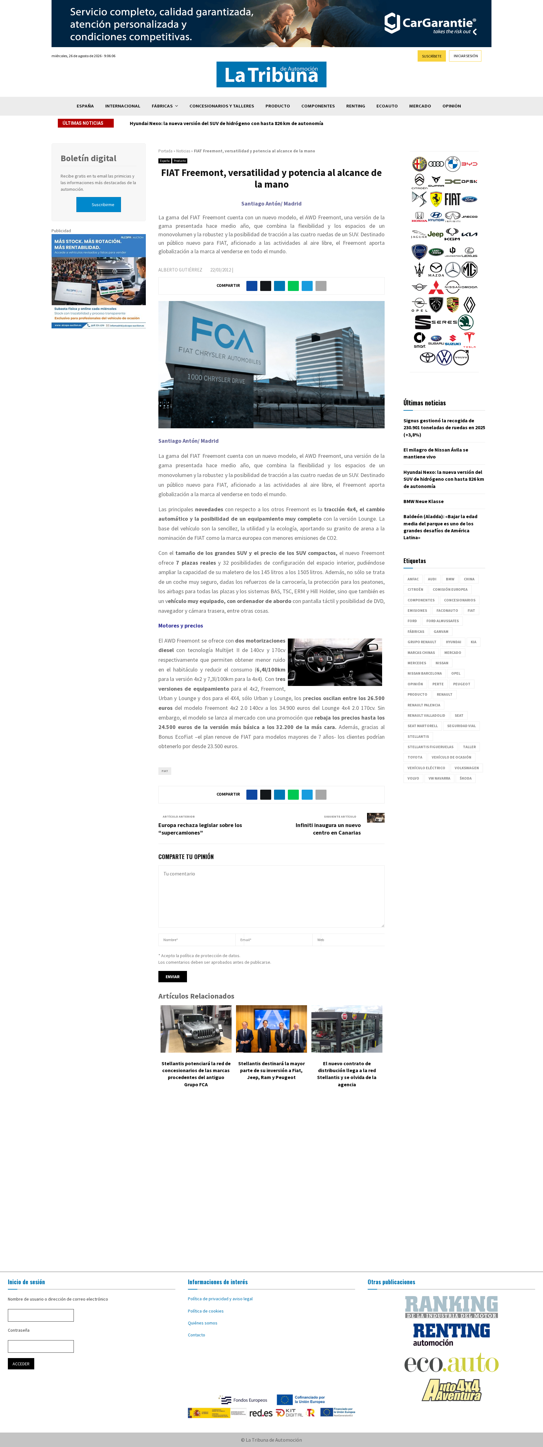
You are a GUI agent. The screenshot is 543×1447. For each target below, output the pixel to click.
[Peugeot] (436, 311)
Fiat (165, 771)
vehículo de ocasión (451, 757)
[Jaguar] (419, 241)
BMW (450, 579)
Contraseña (19, 1330)
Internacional (122, 106)
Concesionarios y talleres (221, 106)
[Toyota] (428, 364)
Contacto (196, 1335)
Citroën (415, 589)
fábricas (416, 631)
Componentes (318, 106)
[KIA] (469, 241)
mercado (452, 652)
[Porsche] (453, 311)
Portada (165, 151)
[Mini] (419, 293)
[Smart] (419, 346)
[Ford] (469, 205)
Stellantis (418, 736)
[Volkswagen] (444, 364)
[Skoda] (466, 329)
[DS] (419, 205)
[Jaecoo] (469, 223)
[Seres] (444, 329)
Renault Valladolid (426, 715)
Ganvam (441, 631)
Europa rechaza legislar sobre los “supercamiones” (200, 828)
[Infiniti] (453, 223)
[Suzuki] (453, 346)
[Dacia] (453, 188)
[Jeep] (435, 241)
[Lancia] (419, 258)
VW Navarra (439, 778)
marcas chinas (421, 652)
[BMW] (453, 170)
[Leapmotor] (453, 258)
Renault (444, 694)
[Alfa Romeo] (419, 170)
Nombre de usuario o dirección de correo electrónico (58, 1299)
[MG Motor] (469, 276)
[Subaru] (436, 346)
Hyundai (453, 641)
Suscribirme (103, 204)
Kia (473, 641)
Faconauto (447, 610)
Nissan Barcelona (425, 673)
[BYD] (469, 170)
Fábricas (162, 106)
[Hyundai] (436, 223)
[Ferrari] (436, 205)
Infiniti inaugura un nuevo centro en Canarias (328, 828)
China (469, 579)
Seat (459, 715)
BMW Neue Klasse (423, 501)
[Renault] (469, 311)
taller (469, 746)
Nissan (442, 662)
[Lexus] (469, 258)
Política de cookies (206, 1311)
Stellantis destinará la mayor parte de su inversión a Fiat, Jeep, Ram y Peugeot (271, 1070)
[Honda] (419, 223)
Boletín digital (88, 158)
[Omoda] (469, 293)
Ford (412, 620)
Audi (432, 579)
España (85, 106)
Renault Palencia (424, 705)
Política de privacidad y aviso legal (220, 1299)
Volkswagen (467, 767)
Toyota (415, 757)
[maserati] (419, 276)
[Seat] (423, 329)
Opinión (451, 106)
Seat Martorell (423, 725)
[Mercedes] (453, 276)
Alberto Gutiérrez (180, 270)
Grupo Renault (422, 641)
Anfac (413, 579)
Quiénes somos (202, 1323)
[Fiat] (453, 205)
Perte (438, 684)
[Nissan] (453, 293)
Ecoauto (387, 106)
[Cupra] (436, 188)
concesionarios (459, 600)
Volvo (413, 778)
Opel (455, 673)
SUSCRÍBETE (432, 56)
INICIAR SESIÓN (466, 55)
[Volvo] (461, 364)
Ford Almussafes (442, 620)
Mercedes (417, 662)
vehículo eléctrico (426, 767)
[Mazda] (436, 276)
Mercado (420, 106)
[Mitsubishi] (436, 293)
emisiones (417, 610)
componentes (421, 600)
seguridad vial (461, 725)
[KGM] (452, 241)
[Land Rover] (436, 258)
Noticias (183, 151)
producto (417, 694)
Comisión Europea (450, 589)
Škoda (466, 778)
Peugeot (461, 684)
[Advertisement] (271, 1184)
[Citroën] (419, 188)
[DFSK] (469, 188)
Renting (355, 106)
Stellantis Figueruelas (430, 746)
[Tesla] (469, 346)
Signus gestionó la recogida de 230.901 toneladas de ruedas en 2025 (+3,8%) (444, 427)
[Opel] (419, 311)
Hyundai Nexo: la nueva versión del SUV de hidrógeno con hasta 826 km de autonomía (226, 123)
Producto (278, 106)
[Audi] (436, 170)
